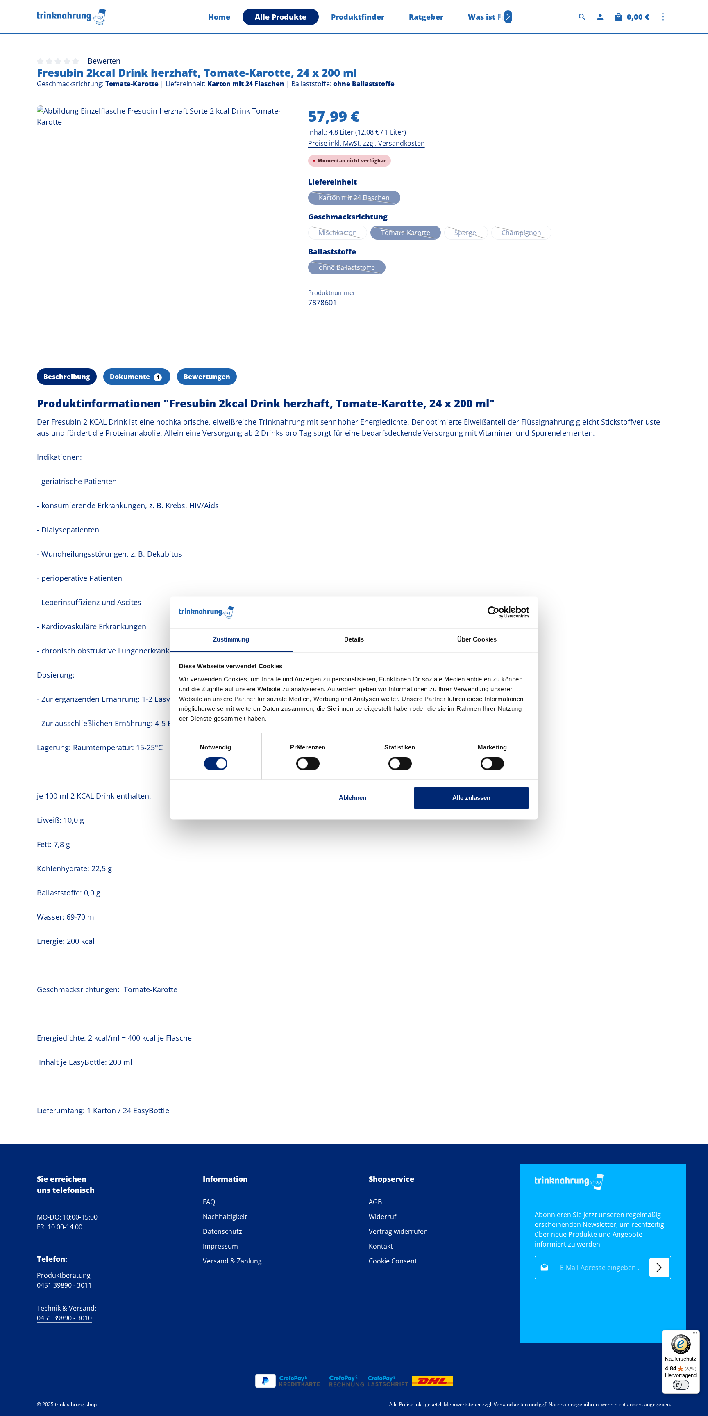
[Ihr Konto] (600, 17)
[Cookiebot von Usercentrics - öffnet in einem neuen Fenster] (493, 612)
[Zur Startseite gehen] (71, 17)
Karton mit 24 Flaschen (359, 199)
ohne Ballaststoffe (352, 268)
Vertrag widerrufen (398, 1231)
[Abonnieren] (659, 1267)
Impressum (220, 1246)
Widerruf (382, 1216)
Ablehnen (352, 797)
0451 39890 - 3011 (64, 1285)
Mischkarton (342, 234)
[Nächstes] (508, 16)
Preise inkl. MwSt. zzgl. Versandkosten (366, 143)
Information (225, 1179)
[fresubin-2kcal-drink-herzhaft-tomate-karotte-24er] (164, 232)
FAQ (209, 1201)
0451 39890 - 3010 (64, 1317)
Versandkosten (511, 1404)
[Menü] (695, 1335)
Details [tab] (354, 639)
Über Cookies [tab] (477, 639)
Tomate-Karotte (411, 234)
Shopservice (391, 1179)
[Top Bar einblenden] (663, 17)
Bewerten (104, 61)
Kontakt (381, 1246)
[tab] (67, 376)
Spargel (471, 234)
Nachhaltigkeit (225, 1216)
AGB (375, 1201)
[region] (164, 232)
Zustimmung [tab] (231, 639)
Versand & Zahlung (232, 1260)
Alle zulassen (471, 797)
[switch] (308, 763)
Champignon (526, 234)
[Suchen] (582, 17)
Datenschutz (222, 1231)
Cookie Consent (393, 1260)
